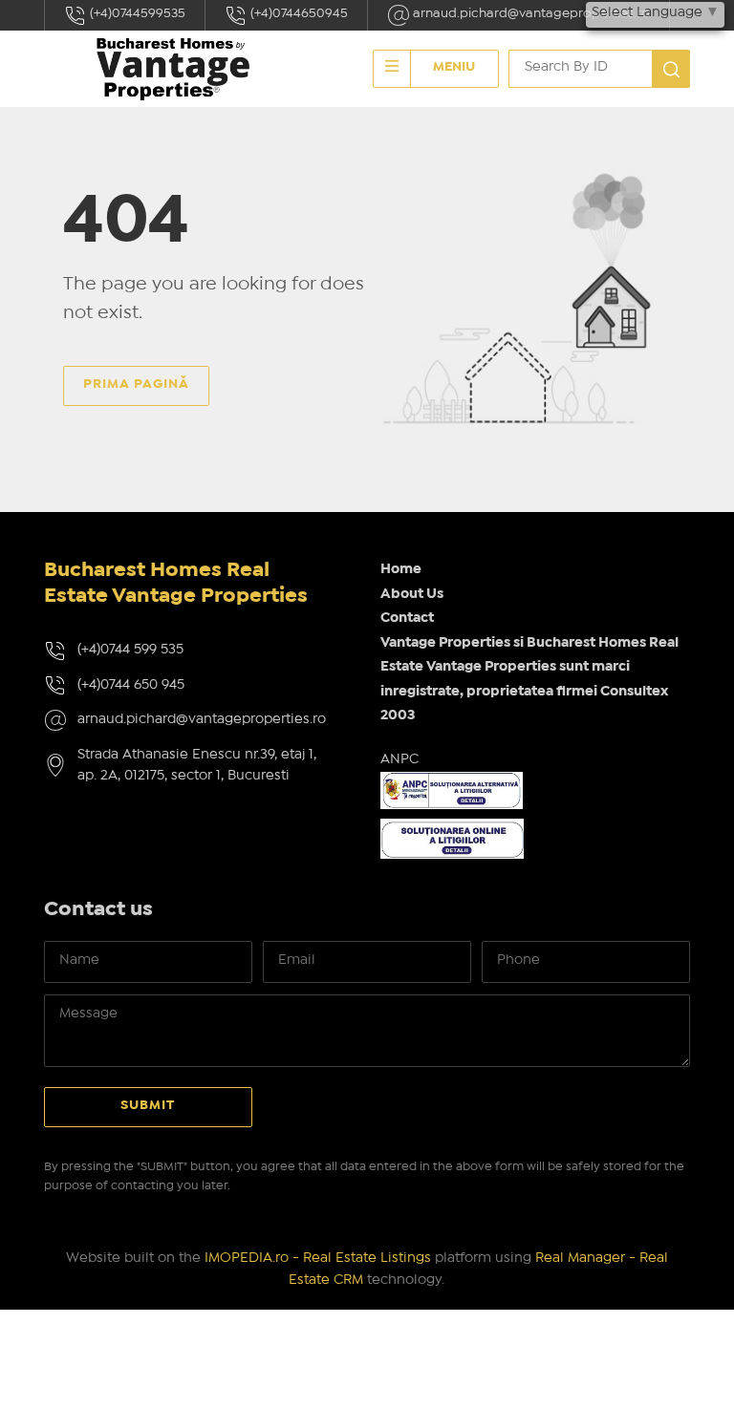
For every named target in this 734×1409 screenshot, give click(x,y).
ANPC (399, 759)
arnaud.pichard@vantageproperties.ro (530, 13)
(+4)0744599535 (136, 13)
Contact (407, 618)
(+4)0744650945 (298, 13)
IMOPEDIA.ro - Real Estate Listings (318, 1258)
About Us (411, 594)
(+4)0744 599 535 (130, 649)
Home (400, 569)
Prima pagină (136, 384)
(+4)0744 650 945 (130, 685)
